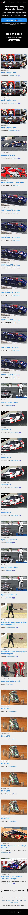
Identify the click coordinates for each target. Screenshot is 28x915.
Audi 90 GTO (6, 430)
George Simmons (13, 75)
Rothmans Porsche (8, 155)
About (19, 2)
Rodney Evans (12, 711)
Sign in (19, 912)
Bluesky (11, 902)
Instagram (16, 902)
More (24, 2)
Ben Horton (9, 883)
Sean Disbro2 (14, 432)
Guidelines (8, 900)
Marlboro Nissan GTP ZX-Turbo (12, 183)
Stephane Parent (10, 627)
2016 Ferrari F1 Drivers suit (10, 681)
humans (8, 905)
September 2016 (14, 40)
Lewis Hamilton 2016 (8, 73)
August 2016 (8, 890)
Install (3, 900)
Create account (11, 912)
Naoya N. (15, 158)
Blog (17, 898)
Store (25, 900)
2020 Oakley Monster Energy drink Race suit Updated (14, 623)
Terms (16, 900)
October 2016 (20, 890)
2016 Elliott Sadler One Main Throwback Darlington (11, 878)
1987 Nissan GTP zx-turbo (10, 210)
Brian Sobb (9, 405)
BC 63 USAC (5, 709)
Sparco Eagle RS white (9, 402)
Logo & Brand (22, 898)
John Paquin (16, 185)
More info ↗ (15, 24)
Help (13, 900)
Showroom (11, 2)
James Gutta (4, 852)
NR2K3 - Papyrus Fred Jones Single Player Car (14, 847)
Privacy (20, 900)
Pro (19, 905)
